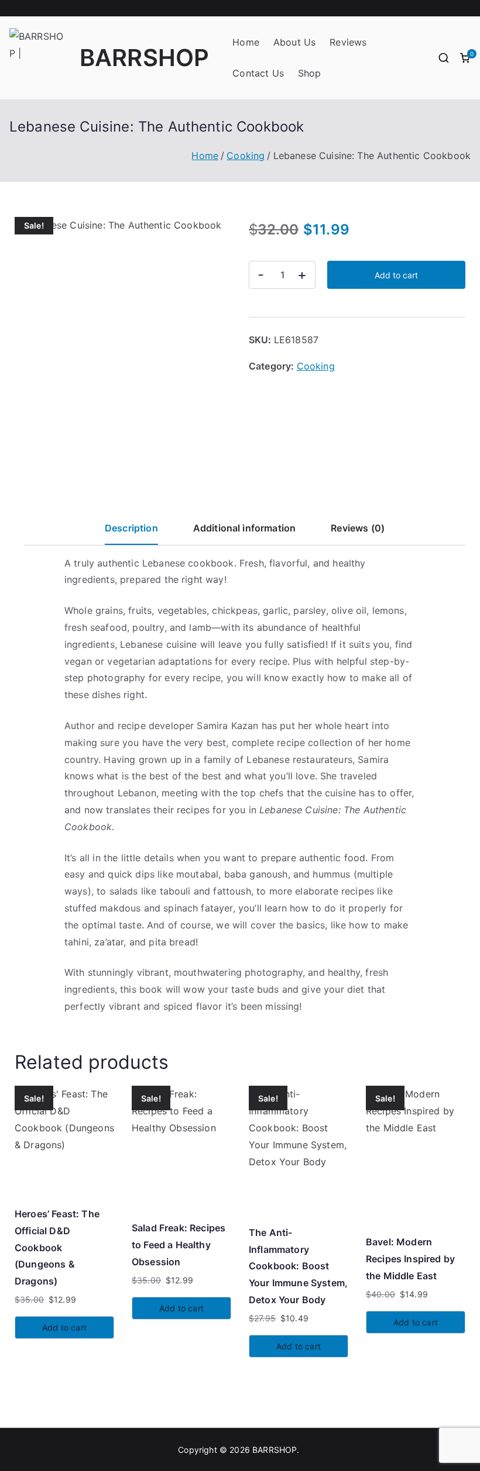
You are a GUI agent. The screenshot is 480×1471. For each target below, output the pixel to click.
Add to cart (396, 275)
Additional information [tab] (244, 528)
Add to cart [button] (64, 1327)
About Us (294, 42)
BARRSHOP (144, 57)
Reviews (348, 42)
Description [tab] (131, 528)
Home (245, 42)
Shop (309, 73)
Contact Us (258, 73)
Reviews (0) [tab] (358, 528)
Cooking (246, 155)
